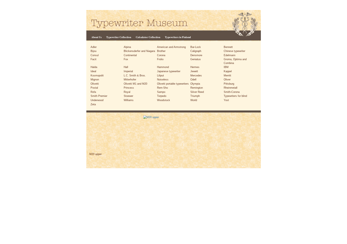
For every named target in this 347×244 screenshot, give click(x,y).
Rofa (93, 91)
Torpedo (161, 95)
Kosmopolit (97, 75)
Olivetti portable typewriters (173, 83)
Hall (126, 67)
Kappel (228, 71)
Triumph (195, 95)
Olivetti (95, 83)
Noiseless (162, 79)
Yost (226, 100)
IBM (226, 67)
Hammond (163, 67)
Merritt (227, 75)
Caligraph (195, 51)
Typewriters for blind (235, 95)
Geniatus (195, 59)
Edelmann (229, 55)
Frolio (160, 59)
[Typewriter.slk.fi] (139, 23)
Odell (193, 79)
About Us (96, 37)
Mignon (95, 79)
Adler (94, 47)
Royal (127, 91)
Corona (161, 55)
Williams (129, 100)
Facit (93, 59)
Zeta (93, 104)
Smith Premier (99, 95)
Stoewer (128, 95)
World (193, 100)
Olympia (195, 83)
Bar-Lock (195, 47)
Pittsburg (229, 83)
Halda (94, 67)
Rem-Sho (162, 87)
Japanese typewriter (168, 71)
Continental (130, 55)
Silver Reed (197, 91)
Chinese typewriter (234, 51)
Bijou (93, 51)
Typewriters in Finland (178, 37)
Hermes (194, 67)
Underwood (97, 100)
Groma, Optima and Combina (235, 61)
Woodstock (163, 100)
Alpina (127, 47)
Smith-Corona (232, 91)
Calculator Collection (148, 37)
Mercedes (196, 75)
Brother (161, 51)
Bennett (228, 47)
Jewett (194, 71)
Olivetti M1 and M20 (135, 83)
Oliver (227, 79)
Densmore (196, 55)
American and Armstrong (171, 47)
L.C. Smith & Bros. (135, 75)
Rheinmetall (230, 87)
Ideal (93, 71)
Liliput (160, 75)
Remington (196, 87)
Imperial (128, 71)
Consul (95, 55)
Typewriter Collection (118, 37)
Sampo (161, 91)
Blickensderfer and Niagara (139, 51)
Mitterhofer (130, 79)
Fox (126, 59)
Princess (129, 87)
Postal (94, 87)
